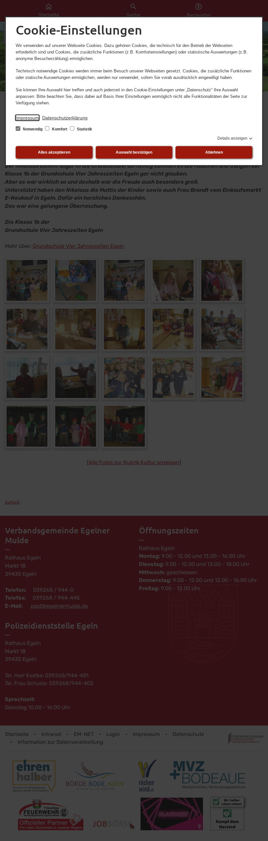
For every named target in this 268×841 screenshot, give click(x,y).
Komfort (59, 129)
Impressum (27, 117)
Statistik (84, 129)
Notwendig (32, 129)
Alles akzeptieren (54, 152)
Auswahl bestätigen (134, 152)
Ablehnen (214, 152)
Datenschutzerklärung (65, 117)
